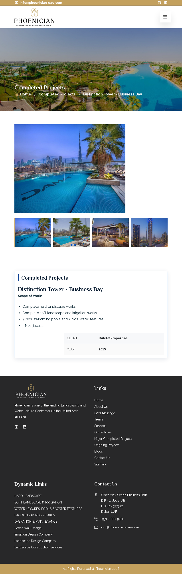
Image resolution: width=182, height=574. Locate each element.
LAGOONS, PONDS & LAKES (34, 515)
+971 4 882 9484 (113, 519)
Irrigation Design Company (33, 534)
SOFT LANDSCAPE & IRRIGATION (38, 502)
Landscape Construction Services (38, 547)
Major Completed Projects (113, 439)
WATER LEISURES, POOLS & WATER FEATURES (48, 509)
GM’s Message (104, 413)
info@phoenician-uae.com (40, 2)
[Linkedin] (25, 427)
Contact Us (102, 458)
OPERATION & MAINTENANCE (35, 521)
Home (25, 94)
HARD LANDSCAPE (28, 496)
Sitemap (100, 464)
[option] (91, 168)
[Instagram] (159, 2)
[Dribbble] (166, 2)
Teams (99, 419)
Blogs (98, 451)
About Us (101, 406)
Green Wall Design (28, 528)
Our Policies (103, 432)
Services (100, 426)
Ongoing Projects (106, 445)
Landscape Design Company (35, 541)
